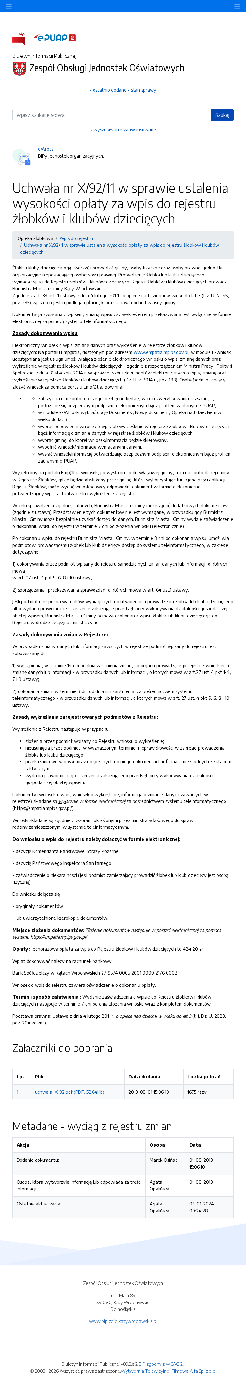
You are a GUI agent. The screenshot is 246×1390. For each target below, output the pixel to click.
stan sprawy (143, 90)
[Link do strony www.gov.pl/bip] (22, 37)
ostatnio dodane (110, 90)
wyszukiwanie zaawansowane (125, 129)
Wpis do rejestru (76, 238)
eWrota (46, 149)
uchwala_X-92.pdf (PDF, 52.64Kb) (69, 1092)
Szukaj (222, 115)
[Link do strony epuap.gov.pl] (55, 37)
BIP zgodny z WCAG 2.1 (162, 1364)
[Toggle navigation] (237, 6)
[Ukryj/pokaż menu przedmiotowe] (8, 6)
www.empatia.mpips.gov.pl (161, 352)
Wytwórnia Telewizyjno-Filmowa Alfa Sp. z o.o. (169, 1371)
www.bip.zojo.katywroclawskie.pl (123, 1321)
